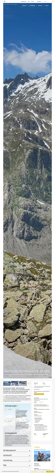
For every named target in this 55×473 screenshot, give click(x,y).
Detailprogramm (9, 450)
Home (5, 4)
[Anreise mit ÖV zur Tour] (38, 411)
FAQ (28, 1)
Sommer (24, 5)
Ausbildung (32, 5)
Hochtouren (12, 4)
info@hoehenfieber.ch (37, 465)
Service (32, 1)
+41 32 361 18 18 (36, 464)
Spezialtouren (23, 1)
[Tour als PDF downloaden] (44, 436)
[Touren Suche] (42, 1)
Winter (47, 5)
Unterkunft (7, 455)
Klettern (40, 5)
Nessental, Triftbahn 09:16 (38, 412)
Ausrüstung (7, 460)
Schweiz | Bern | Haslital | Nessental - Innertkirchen (41, 409)
